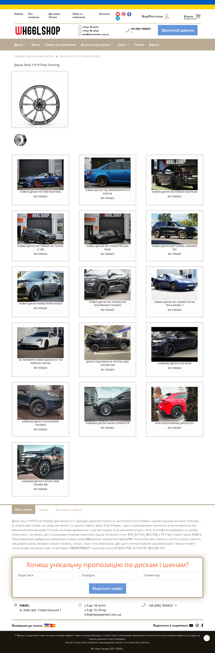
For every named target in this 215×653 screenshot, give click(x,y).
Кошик (190, 17)
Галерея (139, 45)
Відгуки (154, 45)
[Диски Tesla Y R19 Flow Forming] (40, 99)
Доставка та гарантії (69, 509)
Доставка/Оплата (54, 15)
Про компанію (33, 15)
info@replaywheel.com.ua (95, 34)
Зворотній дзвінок (177, 30)
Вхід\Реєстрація (152, 16)
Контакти (104, 13)
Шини (36, 45)
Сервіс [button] (122, 45)
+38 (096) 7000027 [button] (161, 605)
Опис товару (23, 509)
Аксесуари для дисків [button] (95, 45)
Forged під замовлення (60, 45)
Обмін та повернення (79, 15)
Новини (18, 13)
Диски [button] (19, 45)
